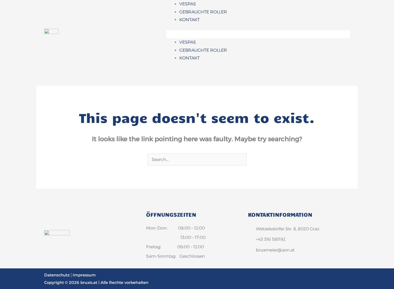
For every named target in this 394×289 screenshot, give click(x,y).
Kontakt (189, 19)
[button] (258, 34)
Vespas (187, 3)
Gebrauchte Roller (203, 11)
